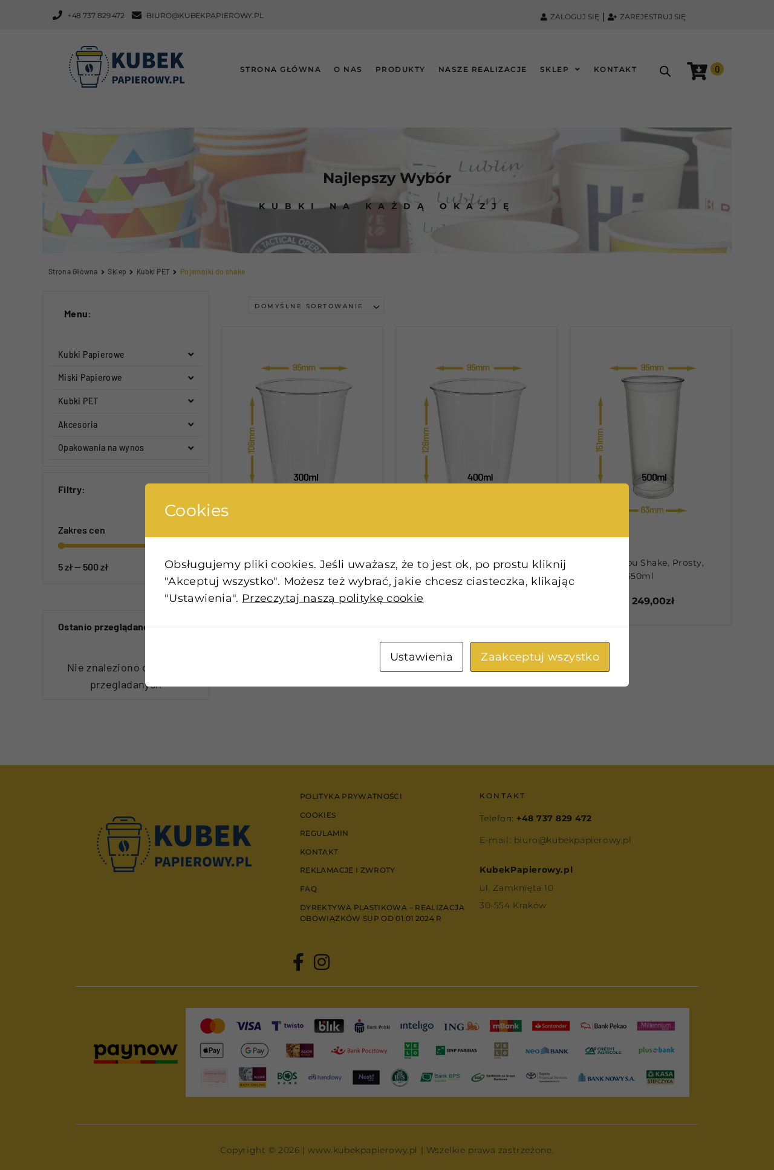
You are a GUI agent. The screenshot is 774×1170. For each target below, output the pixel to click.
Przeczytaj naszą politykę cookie (333, 598)
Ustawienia (422, 657)
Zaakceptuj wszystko (540, 657)
